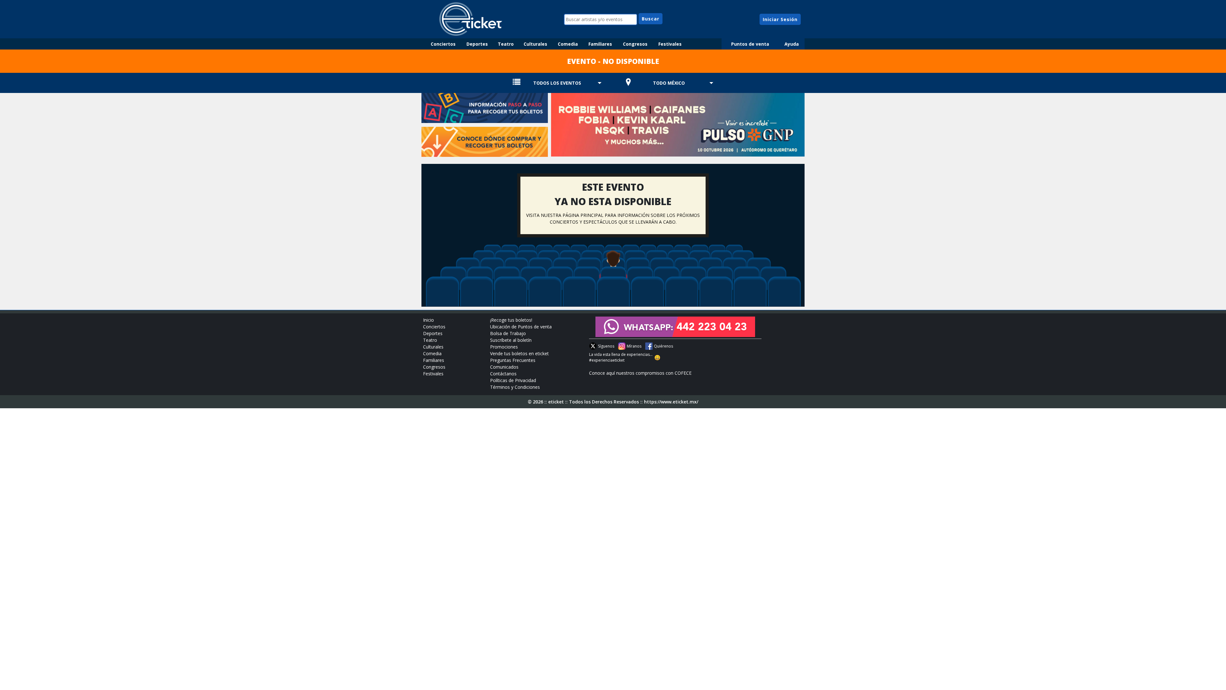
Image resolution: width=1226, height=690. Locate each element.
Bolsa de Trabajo (508, 333)
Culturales (535, 44)
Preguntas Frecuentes (512, 360)
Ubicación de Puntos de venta (521, 327)
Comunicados (504, 367)
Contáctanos (503, 374)
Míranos (634, 346)
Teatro (506, 44)
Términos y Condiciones (515, 387)
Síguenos (606, 346)
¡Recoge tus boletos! (511, 320)
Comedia (568, 44)
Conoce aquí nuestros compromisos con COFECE (640, 373)
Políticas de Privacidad (513, 380)
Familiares (600, 44)
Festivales (670, 44)
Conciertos (443, 44)
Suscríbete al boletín (511, 340)
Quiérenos (663, 346)
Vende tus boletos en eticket (519, 353)
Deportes (477, 44)
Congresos (635, 44)
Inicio (428, 320)
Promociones (504, 347)
